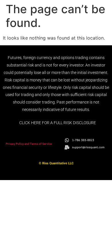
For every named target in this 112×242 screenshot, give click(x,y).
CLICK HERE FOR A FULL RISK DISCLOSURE (57, 122)
